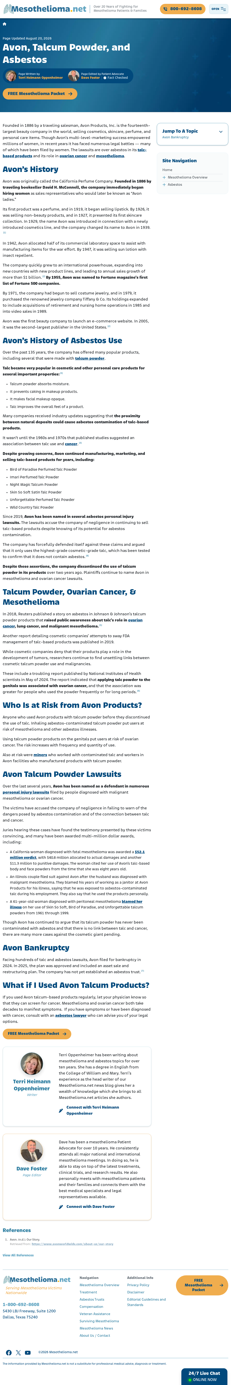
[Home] (4, 24)
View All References (18, 1255)
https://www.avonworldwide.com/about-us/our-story (72, 1244)
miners (40, 755)
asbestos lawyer (71, 1016)
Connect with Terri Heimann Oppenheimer (93, 1111)
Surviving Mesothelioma (99, 1321)
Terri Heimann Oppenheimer (40, 78)
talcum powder (89, 359)
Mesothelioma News (96, 1328)
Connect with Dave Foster (91, 1207)
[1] (4, 233)
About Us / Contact (95, 1336)
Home (167, 170)
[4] (87, 556)
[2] (43, 276)
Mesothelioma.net (63, 1352)
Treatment (88, 1292)
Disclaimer (135, 1292)
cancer (71, 444)
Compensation (91, 1307)
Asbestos (175, 185)
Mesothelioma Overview (188, 177)
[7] (142, 971)
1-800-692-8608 (21, 1304)
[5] (100, 625)
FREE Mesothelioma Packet (36, 94)
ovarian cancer (73, 156)
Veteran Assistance (95, 1314)
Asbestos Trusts (92, 1300)
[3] (61, 373)
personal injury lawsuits (26, 793)
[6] (138, 691)
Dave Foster (90, 78)
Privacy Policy (138, 1285)
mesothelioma (110, 156)
